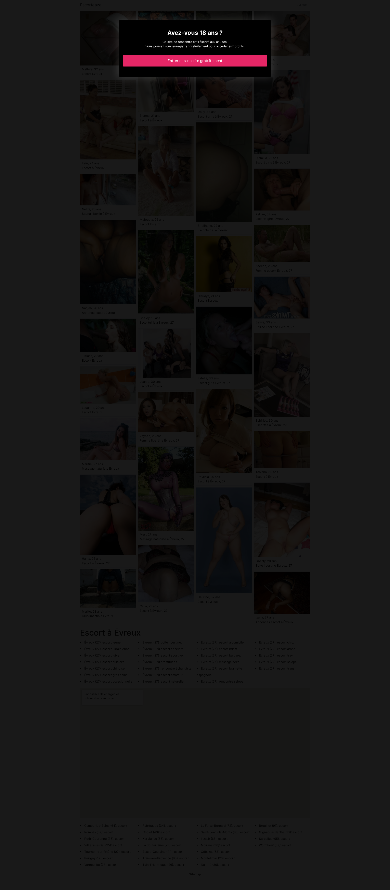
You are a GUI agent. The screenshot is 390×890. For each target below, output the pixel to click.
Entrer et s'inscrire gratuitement (195, 61)
